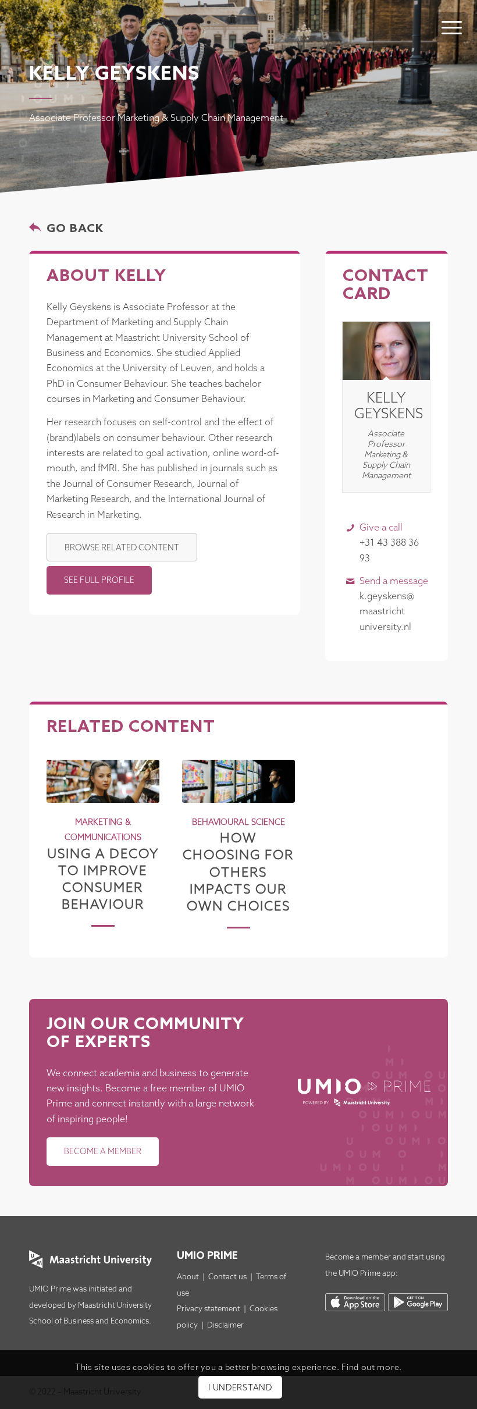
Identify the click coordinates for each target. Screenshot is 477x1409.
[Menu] (452, 27)
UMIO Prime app (367, 1273)
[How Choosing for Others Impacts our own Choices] (238, 781)
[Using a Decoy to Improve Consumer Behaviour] (103, 781)
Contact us (227, 1277)
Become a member (358, 1257)
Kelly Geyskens (388, 406)
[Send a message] (350, 581)
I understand (240, 1388)
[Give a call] (350, 528)
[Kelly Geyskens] (386, 351)
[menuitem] (452, 16)
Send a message (393, 581)
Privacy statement (208, 1309)
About (188, 1277)
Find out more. (371, 1368)
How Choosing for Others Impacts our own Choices (238, 873)
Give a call (381, 527)
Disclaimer (225, 1325)
